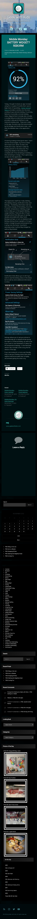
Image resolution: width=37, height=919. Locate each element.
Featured (7, 590)
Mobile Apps (16, 52)
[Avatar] (18, 415)
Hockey (7, 603)
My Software (8, 614)
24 (28, 528)
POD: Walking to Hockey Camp (12, 885)
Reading (7, 623)
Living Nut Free (9, 607)
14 (14, 526)
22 (19, 528)
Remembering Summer (11, 624)
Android (7, 52)
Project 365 (8, 619)
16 (23, 526)
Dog (6, 581)
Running (7, 626)
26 (5, 531)
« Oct (18, 536)
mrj (23, 50)
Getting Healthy (9, 602)
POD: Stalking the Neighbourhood (13, 553)
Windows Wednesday (10, 643)
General (7, 600)
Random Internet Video (11, 621)
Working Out (8, 647)
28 (14, 531)
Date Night (8, 579)
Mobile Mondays (23, 52)
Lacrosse (7, 605)
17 (28, 526)
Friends (7, 595)
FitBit (6, 591)
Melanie (9, 697)
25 (32, 528)
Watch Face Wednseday (11, 642)
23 (23, 528)
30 (23, 531)
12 (5, 526)
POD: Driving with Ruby (27, 711)
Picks (6, 616)
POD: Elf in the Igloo (18, 697)
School (7, 628)
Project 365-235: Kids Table (11, 896)
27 (9, 531)
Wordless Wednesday (11, 645)
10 (28, 523)
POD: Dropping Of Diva (11, 551)
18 (32, 526)
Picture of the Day (9, 617)
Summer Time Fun (10, 633)
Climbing (7, 574)
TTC (6, 638)
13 (9, 526)
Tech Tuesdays (9, 635)
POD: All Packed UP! (9, 868)
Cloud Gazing (8, 576)
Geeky (10, 52)
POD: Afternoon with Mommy (12, 879)
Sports (7, 631)
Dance (6, 577)
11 (32, 523)
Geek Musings (8, 597)
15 (19, 526)
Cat (6, 572)
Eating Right (8, 583)
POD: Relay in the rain (10, 546)
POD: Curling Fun (9, 556)
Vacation (7, 640)
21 (14, 528)
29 (19, 531)
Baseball (7, 571)
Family (7, 584)
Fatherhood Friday (10, 588)
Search (5, 502)
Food (6, 593)
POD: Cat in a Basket (10, 549)
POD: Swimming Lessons (11, 890)
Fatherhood (8, 586)
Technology (8, 636)
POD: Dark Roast (9, 873)
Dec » (18, 540)
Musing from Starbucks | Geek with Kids (17, 692)
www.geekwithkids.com (13, 426)
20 (9, 528)
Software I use (8, 629)
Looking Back (8, 609)
